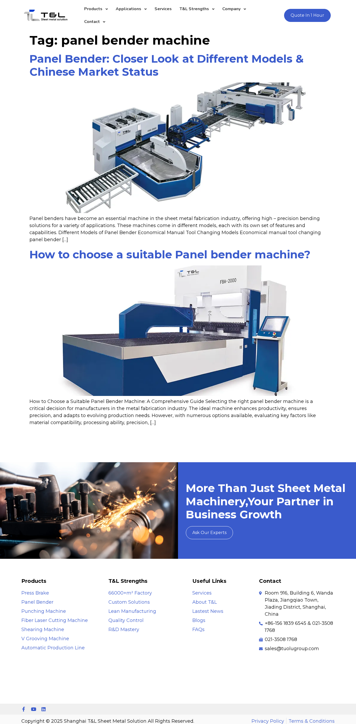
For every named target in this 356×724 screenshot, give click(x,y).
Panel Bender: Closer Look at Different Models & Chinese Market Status (166, 65)
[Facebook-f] (23, 709)
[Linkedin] (43, 709)
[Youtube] (33, 709)
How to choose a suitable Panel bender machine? (169, 254)
